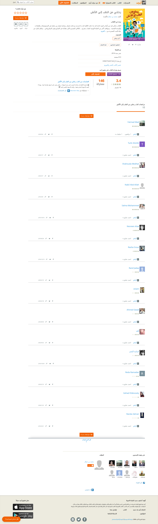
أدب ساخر (116, 38)
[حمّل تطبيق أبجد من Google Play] (23, 515)
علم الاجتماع (104, 45)
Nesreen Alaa (74, 90)
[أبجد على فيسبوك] (84, 519)
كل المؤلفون (88, 490)
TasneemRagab (134, 477)
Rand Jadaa (119, 477)
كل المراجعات (86, 440)
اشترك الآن (95, 74)
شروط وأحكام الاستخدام (117, 519)
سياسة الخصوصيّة (128, 519)
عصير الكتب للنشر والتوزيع (112, 65)
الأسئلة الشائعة (112, 513)
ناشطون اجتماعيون (115, 45)
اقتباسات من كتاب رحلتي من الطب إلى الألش (73, 81)
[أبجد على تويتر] (78, 519)
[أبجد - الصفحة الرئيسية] (138, 3)
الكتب (119, 2)
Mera (135, 467)
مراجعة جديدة (19, 17)
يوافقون (128, 134)
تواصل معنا (113, 509)
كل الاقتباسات (62, 90)
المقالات (75, 2)
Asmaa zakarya (127, 477)
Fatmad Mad (119, 467)
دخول (14, 2)
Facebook (135, 44)
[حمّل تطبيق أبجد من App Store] (23, 507)
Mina (113, 477)
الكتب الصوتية (109, 2)
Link (45, 134)
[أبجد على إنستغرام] (72, 519)
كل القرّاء (139, 483)
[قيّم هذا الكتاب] (20, 13)
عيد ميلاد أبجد (94, 2)
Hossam (112, 467)
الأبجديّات (127, 2)
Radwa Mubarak (142, 477)
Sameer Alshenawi (127, 467)
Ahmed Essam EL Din (142, 467)
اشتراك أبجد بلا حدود (139, 509)
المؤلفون (83, 2)
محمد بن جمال (112, 17)
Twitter (132, 44)
